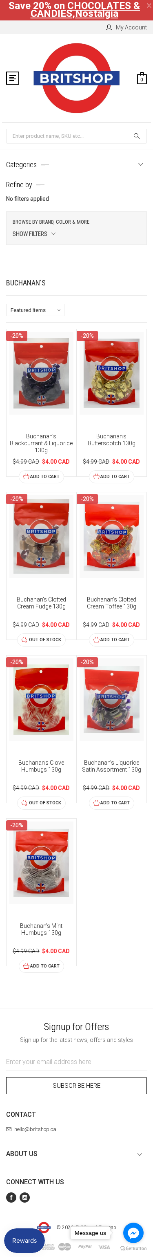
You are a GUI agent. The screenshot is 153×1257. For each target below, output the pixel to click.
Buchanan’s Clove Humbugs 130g (41, 766)
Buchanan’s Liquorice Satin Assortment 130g (111, 766)
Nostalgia (96, 13)
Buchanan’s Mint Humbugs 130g (41, 929)
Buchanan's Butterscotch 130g (111, 440)
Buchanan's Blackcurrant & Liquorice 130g (41, 443)
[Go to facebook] (133, 1233)
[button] (76, 228)
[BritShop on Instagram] (25, 1197)
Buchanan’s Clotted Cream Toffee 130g (111, 603)
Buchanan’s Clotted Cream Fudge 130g (41, 603)
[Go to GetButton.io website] (133, 1248)
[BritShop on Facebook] (11, 1197)
